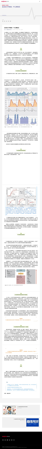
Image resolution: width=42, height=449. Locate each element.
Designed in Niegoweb (24, 447)
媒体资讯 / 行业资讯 (5, 5)
